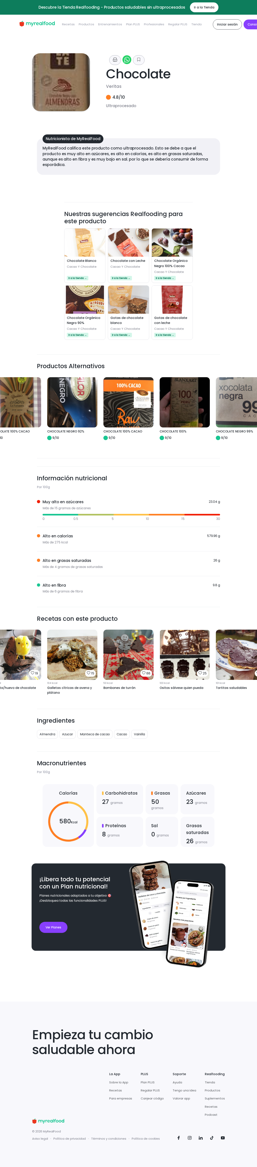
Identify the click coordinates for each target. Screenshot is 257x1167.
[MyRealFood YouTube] (223, 1138)
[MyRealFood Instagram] (190, 1138)
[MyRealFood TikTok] (212, 1138)
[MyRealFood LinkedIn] (201, 1138)
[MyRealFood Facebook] (179, 1138)
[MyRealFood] (37, 24)
